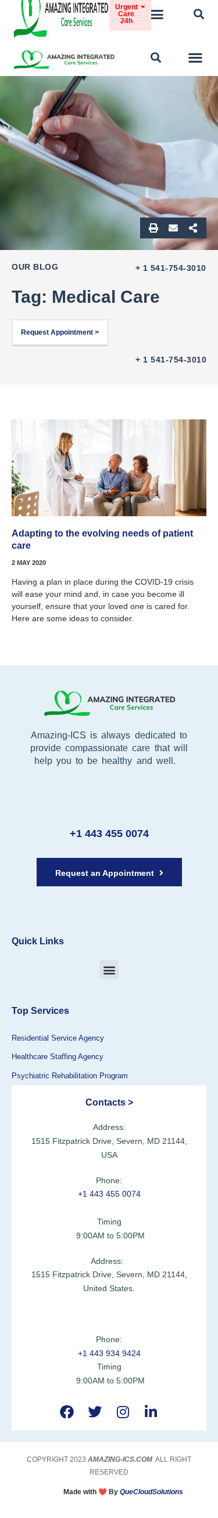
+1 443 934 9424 (109, 1353)
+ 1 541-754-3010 (170, 268)
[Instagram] (122, 1412)
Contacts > (109, 1102)
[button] (157, 14)
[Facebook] (67, 1412)
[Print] (153, 228)
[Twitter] (95, 1412)
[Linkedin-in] (150, 1412)
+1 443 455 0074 (109, 833)
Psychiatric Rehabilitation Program (70, 1075)
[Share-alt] (193, 228)
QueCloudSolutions (151, 1492)
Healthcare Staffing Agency (57, 1056)
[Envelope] (173, 228)
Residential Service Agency (58, 1038)
